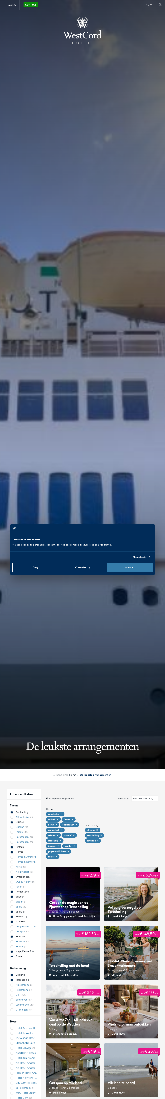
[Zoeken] (160, 5)
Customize (80, 567)
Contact (30, 4)
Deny (35, 567)
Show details (139, 557)
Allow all (129, 567)
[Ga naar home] (82, 30)
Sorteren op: (124, 798)
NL (147, 4)
